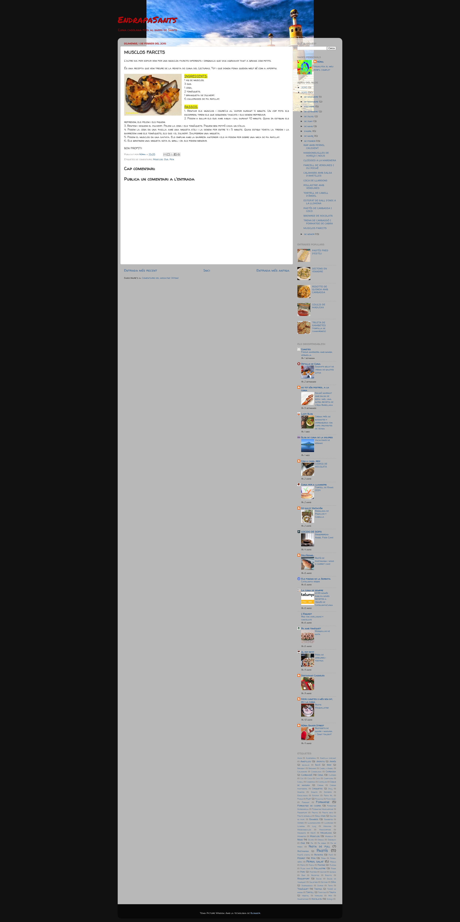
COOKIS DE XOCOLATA (321, 465)
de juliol (309, 116)
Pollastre (320, 868)
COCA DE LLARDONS (315, 180)
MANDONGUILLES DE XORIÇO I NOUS (316, 154)
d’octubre (309, 106)
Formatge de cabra (309, 805)
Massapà (301, 833)
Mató (313, 833)
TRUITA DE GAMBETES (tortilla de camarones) (319, 327)
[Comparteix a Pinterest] (178, 154)
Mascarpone (325, 829)
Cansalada (316, 771)
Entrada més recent (140, 270)
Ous (166, 159)
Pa (312, 843)
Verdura (319, 895)
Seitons (324, 882)
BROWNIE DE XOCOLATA (318, 215)
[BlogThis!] (168, 154)
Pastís (322, 850)
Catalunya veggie (310, 581)
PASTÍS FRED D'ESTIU (320, 252)
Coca (309, 778)
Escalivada (302, 795)
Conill (300, 782)
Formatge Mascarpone (322, 809)
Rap (303, 875)
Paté (331, 855)
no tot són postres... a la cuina (315, 389)
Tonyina (318, 888)
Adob (299, 758)
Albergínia (311, 758)
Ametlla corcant (328, 758)
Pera (323, 858)
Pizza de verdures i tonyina (320, 657)
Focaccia (319, 799)
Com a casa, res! (310, 461)
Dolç (330, 788)
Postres (313, 872)
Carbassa (331, 771)
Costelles (322, 782)
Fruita (315, 812)
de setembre (311, 111)
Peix (172, 159)
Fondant (305, 802)
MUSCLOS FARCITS (315, 228)
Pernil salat (315, 861)
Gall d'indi (320, 815)
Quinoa (333, 872)
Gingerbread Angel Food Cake (324, 536)
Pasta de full (319, 846)
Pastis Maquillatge (322, 706)
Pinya (311, 865)
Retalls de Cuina (311, 363)
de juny (308, 121)
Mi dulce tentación (312, 508)
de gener (309, 234)
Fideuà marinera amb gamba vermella (316, 353)
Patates (318, 854)
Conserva (310, 782)
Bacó (317, 764)
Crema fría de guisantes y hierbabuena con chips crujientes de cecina (324, 422)
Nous (300, 839)
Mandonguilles (304, 829)
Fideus (300, 799)
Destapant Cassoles (313, 675)
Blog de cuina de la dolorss (317, 437)
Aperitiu (320, 761)
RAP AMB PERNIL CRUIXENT (314, 146)
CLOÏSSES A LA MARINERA (319, 160)
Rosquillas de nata (322, 633)
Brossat (301, 768)
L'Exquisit (306, 613)
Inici (206, 270)
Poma (333, 868)
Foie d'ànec (331, 799)
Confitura (328, 778)
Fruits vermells (304, 816)
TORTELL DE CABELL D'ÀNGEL (315, 194)
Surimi (320, 885)
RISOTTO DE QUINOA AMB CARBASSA (320, 289)
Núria (320, 61)
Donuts (314, 792)
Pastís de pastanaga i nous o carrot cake (324, 560)
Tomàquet (303, 888)
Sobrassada (307, 885)
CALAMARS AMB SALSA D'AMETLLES (317, 174)
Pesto (302, 865)
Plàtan (333, 865)
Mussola (329, 836)
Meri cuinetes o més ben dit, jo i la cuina (317, 700)
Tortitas (322, 892)
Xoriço (330, 899)
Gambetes (328, 819)
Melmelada (326, 832)
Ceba (320, 774)
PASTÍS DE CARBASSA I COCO (317, 210)
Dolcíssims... (307, 555)
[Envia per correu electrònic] (165, 154)
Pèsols (333, 862)
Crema (320, 785)
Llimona (301, 826)
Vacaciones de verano (322, 442)
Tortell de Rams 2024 (324, 489)
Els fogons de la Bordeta (316, 578)
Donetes (300, 792)
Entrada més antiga (272, 270)
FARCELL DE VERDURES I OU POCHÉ (318, 167)
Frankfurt (302, 812)
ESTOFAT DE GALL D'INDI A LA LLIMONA (319, 202)
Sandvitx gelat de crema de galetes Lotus (324, 369)
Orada (321, 839)
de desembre (311, 96)
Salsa (319, 878)
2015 (304, 92)
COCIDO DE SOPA (311, 531)
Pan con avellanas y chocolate (312, 618)
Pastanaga (303, 851)
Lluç (314, 826)
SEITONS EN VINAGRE (319, 270)
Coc (302, 778)
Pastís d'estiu (303, 855)
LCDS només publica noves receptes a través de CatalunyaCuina (324, 599)
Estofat (315, 795)
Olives (311, 839)
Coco (318, 778)
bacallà (305, 765)
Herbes (300, 823)
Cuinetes (306, 349)
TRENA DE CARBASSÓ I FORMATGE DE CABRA (318, 222)
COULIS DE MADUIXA (318, 306)
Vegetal (305, 895)
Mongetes (301, 836)
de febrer (310, 141)
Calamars (302, 771)
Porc (302, 871)
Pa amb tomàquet (311, 628)
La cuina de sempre (312, 590)
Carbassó (306, 774)
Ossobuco (332, 839)
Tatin (330, 885)
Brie (329, 764)
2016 (304, 87)
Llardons (328, 823)
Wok (330, 895)
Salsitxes (313, 882)
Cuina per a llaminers (314, 484)
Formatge (323, 802)
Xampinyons (302, 899)
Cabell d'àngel (326, 768)
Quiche (323, 872)
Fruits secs (327, 812)
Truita (332, 892)
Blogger (255, 913)
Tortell (310, 892)
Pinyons (321, 864)
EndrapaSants (147, 19)
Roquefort (303, 878)
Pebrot (301, 858)
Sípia (333, 882)
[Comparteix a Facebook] (175, 154)
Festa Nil (328, 795)
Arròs (333, 761)
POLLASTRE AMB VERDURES (313, 187)
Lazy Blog (307, 413)
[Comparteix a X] (172, 154)
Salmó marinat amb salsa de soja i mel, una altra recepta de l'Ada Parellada (324, 399)
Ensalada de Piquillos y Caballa (322, 513)
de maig (309, 126)
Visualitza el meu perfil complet (323, 68)
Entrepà (328, 792)
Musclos (158, 159)
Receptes (315, 875)
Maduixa (327, 826)
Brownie (312, 768)
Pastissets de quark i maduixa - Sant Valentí (323, 731)
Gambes (313, 819)
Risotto (328, 875)
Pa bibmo (322, 843)
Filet (308, 798)
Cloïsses (332, 775)
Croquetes (317, 788)
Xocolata (316, 898)
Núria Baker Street (312, 725)
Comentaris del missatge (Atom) (160, 277)
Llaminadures (314, 823)
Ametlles (305, 761)
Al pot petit (307, 651)
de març (309, 135)
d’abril (308, 131)
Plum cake (305, 868)
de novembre (311, 101)
